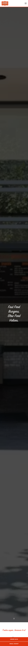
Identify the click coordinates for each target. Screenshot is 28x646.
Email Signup (14, 644)
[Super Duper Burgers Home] (5, 3)
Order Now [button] (14, 639)
